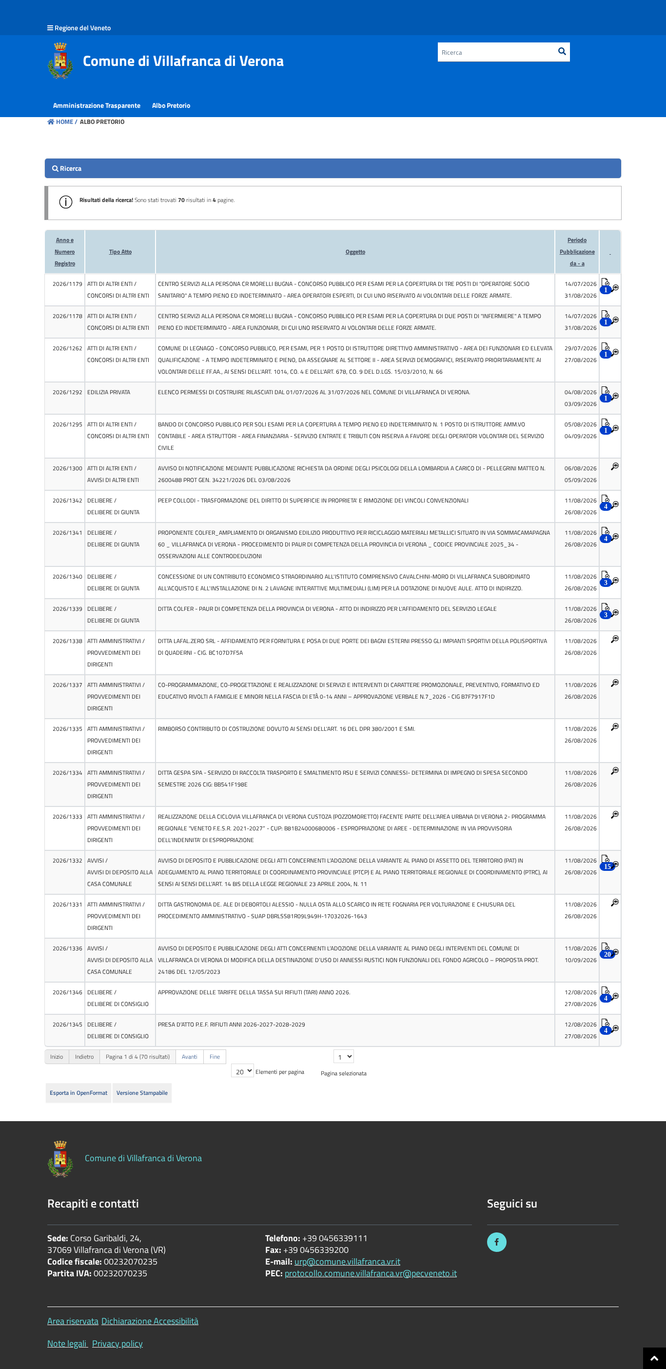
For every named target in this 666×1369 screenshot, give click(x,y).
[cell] (120, 290)
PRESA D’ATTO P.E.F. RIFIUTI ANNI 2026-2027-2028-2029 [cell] (231, 1024)
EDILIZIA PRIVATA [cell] (108, 392)
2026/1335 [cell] (67, 728)
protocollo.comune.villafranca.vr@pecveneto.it (371, 1273)
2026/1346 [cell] (67, 992)
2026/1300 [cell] (67, 468)
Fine (215, 1056)
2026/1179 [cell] (67, 283)
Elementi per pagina (279, 1071)
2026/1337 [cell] (67, 684)
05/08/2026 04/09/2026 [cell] (581, 430)
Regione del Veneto (83, 27)
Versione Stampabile (142, 1092)
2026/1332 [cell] (67, 860)
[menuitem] (96, 105)
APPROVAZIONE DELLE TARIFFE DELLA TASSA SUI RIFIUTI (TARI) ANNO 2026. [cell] (254, 992)
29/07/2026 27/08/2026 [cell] (581, 353)
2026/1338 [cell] (67, 640)
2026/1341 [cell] (67, 532)
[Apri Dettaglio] (615, 289)
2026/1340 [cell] (67, 576)
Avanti (189, 1056)
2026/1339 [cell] (67, 608)
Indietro (84, 1056)
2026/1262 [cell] (67, 348)
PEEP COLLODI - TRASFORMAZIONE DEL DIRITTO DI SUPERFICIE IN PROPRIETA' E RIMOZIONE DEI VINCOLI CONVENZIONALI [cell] (313, 500)
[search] (333, 168)
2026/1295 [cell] (67, 424)
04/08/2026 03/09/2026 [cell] (581, 397)
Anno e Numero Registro (65, 251)
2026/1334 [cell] (67, 772)
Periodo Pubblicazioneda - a (577, 251)
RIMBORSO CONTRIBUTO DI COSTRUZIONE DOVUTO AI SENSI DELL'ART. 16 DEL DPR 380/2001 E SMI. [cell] (286, 728)
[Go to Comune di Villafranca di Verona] (60, 60)
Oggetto (355, 251)
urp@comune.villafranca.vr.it (347, 1261)
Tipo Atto (120, 251)
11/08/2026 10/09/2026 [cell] (581, 954)
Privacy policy (117, 1343)
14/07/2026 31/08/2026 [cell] (581, 289)
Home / (67, 121)
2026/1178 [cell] (67, 316)
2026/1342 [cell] (67, 500)
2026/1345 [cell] (67, 1024)
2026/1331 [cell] (67, 904)
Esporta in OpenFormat (78, 1092)
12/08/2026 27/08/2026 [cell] (581, 997)
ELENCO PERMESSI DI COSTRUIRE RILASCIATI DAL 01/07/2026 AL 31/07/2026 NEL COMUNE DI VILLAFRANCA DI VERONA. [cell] (314, 392)
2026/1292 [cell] (67, 392)
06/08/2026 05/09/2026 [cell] (581, 473)
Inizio (56, 1056)
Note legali (66, 1343)
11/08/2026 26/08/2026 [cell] (581, 506)
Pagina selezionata (344, 1073)
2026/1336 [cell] (67, 948)
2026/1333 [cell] (67, 816)
